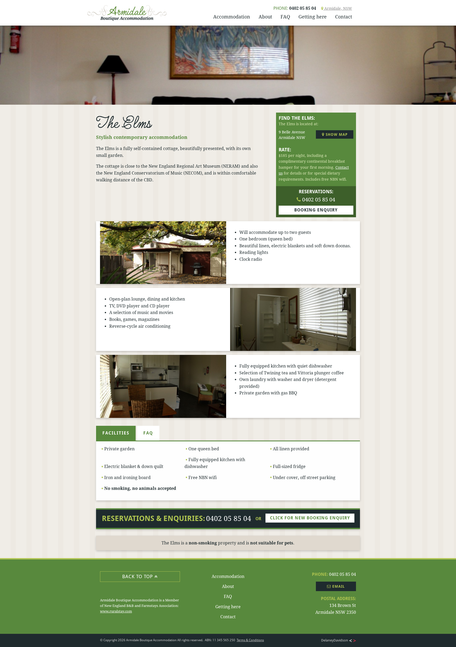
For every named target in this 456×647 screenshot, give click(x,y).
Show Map (336, 134)
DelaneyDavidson (334, 640)
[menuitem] (231, 17)
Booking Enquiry (316, 210)
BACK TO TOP (138, 576)
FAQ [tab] (148, 433)
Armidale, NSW (337, 8)
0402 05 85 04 (294, 8)
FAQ (285, 17)
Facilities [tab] (115, 433)
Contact (343, 17)
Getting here (312, 17)
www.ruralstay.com (116, 611)
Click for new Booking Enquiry (310, 517)
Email (338, 586)
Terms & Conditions (250, 640)
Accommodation (231, 17)
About (265, 17)
